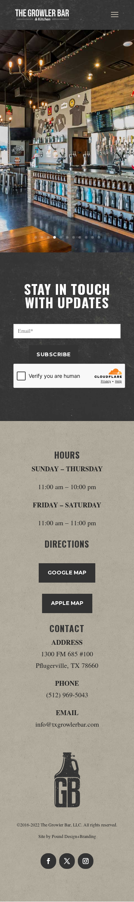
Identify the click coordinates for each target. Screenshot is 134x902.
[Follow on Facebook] (48, 861)
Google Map (67, 572)
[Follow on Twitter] (67, 861)
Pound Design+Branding (74, 836)
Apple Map (67, 603)
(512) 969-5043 (67, 694)
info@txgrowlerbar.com (67, 724)
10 (92, 237)
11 (99, 237)
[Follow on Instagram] (85, 861)
